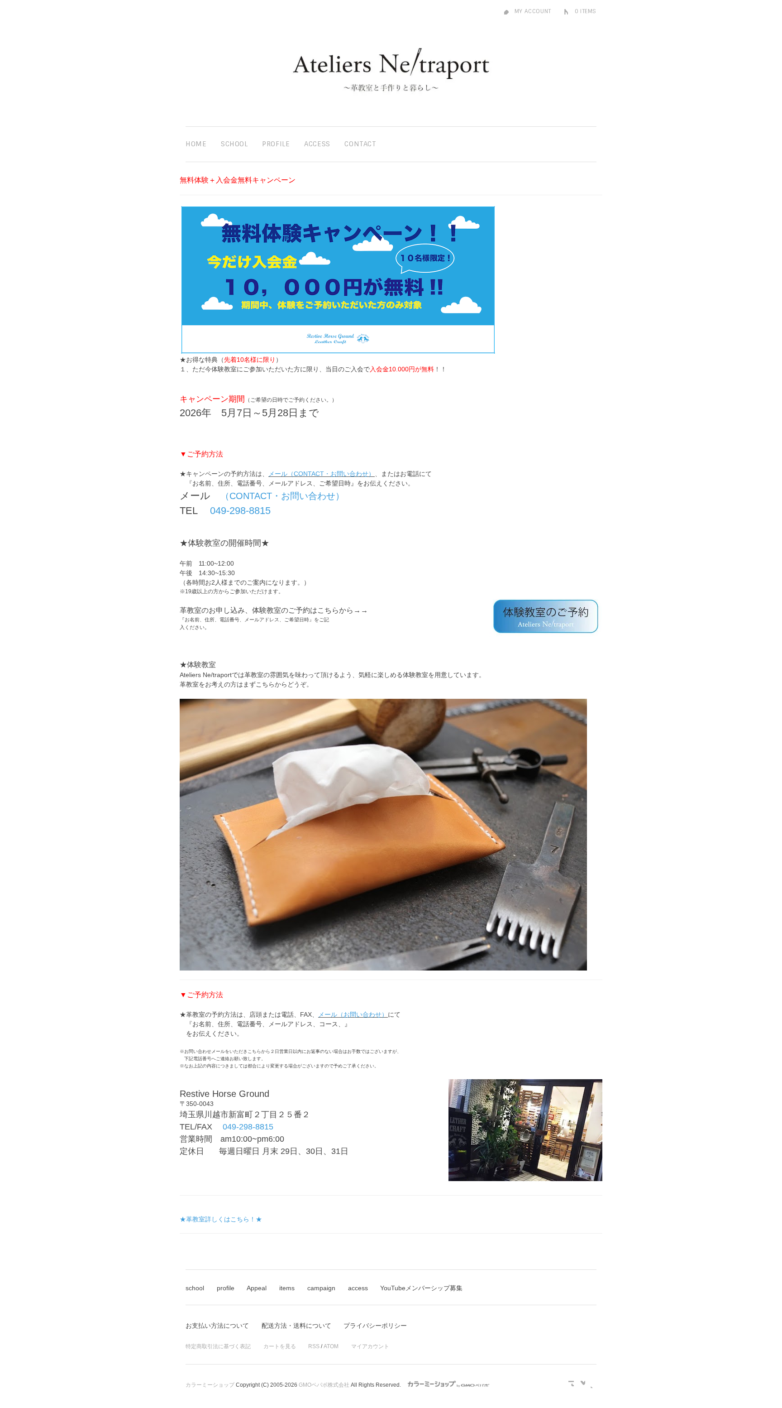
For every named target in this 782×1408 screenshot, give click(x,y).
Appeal (257, 1288)
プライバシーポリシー (375, 1325)
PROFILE (276, 144)
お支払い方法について (217, 1325)
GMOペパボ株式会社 (324, 1385)
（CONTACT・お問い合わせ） (282, 496)
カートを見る (279, 1346)
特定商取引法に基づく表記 (218, 1346)
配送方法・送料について (296, 1325)
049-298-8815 (240, 510)
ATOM (331, 1346)
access (358, 1288)
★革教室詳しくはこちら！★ (221, 1219)
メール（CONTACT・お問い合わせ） (321, 473)
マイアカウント (370, 1346)
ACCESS (317, 144)
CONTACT (360, 144)
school (195, 1288)
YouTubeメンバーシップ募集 (421, 1288)
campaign (321, 1288)
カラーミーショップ (210, 1385)
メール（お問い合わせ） (353, 1014)
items (287, 1288)
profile (225, 1288)
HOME (196, 144)
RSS (313, 1346)
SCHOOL (234, 144)
